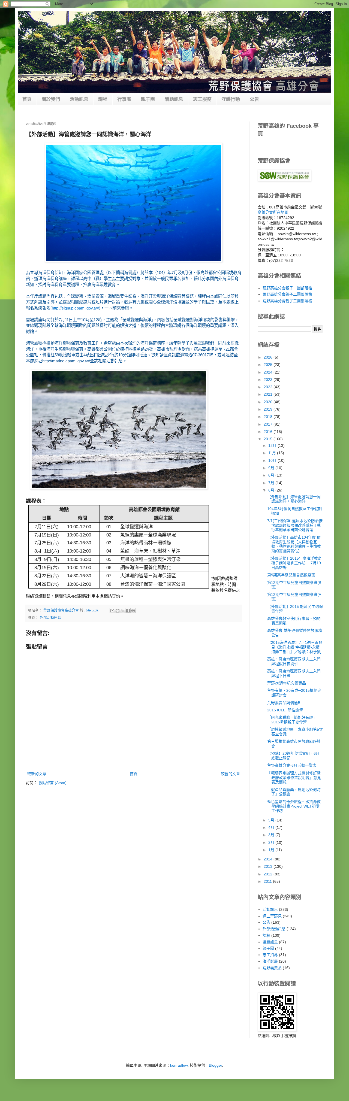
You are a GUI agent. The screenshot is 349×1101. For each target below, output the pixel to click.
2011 (268, 881)
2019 (268, 409)
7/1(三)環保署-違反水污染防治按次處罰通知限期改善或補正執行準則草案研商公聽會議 (295, 525)
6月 (271, 490)
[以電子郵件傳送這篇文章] (112, 610)
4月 (271, 827)
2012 (268, 874)
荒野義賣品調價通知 (284, 702)
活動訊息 (79, 99)
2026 (268, 357)
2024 (268, 372)
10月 (273, 460)
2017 (268, 424)
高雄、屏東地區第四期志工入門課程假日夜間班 (294, 661)
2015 (268, 439)
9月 (271, 468)
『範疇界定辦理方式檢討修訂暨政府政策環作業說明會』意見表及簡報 (294, 777)
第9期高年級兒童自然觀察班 (291, 575)
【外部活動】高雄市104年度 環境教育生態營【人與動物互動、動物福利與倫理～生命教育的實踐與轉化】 (294, 544)
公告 (254, 99)
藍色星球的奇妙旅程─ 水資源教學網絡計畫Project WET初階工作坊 (294, 806)
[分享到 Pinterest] (133, 610)
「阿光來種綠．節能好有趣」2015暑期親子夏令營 (292, 719)
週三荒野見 (272, 916)
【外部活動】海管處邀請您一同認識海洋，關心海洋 (294, 499)
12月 (273, 445)
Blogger (215, 1065)
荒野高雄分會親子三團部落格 (287, 301)
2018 (268, 416)
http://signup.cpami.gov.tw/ (75, 308)
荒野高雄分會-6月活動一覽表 (292, 765)
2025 (268, 364)
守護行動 (230, 99)
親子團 (148, 99)
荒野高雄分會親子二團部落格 (287, 294)
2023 (268, 379)
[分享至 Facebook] (128, 610)
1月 (271, 850)
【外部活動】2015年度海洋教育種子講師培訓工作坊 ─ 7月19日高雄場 (294, 563)
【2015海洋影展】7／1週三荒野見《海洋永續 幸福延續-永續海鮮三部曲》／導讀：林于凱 (294, 647)
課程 (102, 99)
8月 (271, 475)
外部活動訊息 (50, 618)
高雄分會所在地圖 (273, 212)
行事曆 (124, 99)
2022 (268, 387)
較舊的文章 (230, 774)
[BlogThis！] (117, 610)
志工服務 (202, 99)
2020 (268, 402)
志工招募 (270, 955)
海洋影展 (270, 961)
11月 (272, 453)
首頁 (27, 99)
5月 (271, 820)
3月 (271, 835)
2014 (268, 859)
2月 (271, 842)
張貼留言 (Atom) (52, 783)
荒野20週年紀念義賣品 (286, 683)
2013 (268, 866)
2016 (268, 431)
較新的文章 (36, 774)
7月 (271, 483)
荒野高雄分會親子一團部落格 (287, 288)
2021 (268, 394)
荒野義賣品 (272, 968)
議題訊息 (174, 99)
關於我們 (50, 99)
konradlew (179, 1065)
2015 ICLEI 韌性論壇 (285, 710)
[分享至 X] (122, 610)
